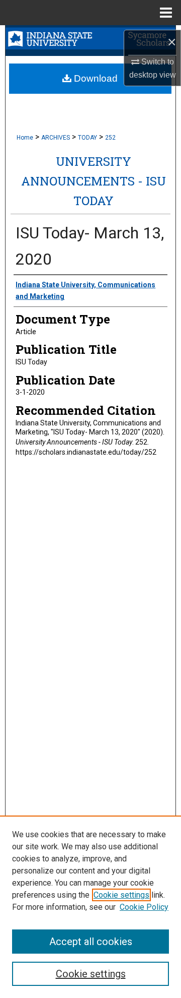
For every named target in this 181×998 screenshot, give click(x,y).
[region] (90, 907)
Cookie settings (121, 895)
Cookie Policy (144, 907)
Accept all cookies (90, 941)
